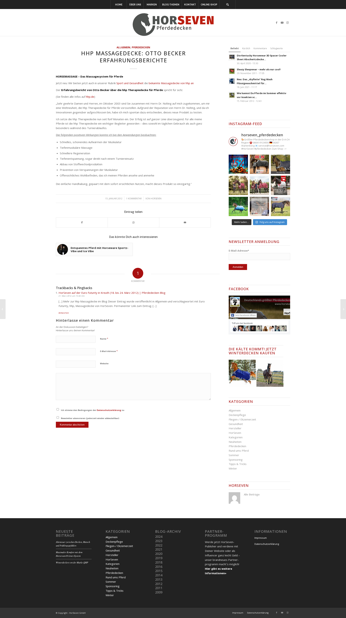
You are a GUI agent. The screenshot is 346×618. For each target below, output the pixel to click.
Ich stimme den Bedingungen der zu (92, 410)
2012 (158, 584)
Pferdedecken (141, 47)
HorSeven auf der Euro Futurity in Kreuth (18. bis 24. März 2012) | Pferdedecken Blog (112, 292)
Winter (233, 468)
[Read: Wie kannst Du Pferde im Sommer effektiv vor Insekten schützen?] (232, 95)
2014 (158, 575)
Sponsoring (236, 459)
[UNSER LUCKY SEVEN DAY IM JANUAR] (3, 309)
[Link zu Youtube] (282, 22)
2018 (158, 562)
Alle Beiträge (252, 494)
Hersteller (235, 428)
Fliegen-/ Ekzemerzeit (242, 419)
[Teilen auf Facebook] (82, 222)
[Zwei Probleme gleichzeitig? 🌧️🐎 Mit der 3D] (238, 206)
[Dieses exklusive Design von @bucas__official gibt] (238, 185)
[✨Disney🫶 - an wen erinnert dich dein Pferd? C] (259, 206)
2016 (158, 566)
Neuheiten (235, 442)
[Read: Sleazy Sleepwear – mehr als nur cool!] (232, 71)
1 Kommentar (134, 198)
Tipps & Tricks (238, 464)
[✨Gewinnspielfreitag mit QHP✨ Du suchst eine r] (280, 164)
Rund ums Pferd (239, 450)
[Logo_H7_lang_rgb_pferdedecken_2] (173, 22)
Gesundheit (236, 424)
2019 (158, 558)
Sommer (234, 455)
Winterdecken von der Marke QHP (72, 562)
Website (104, 363)
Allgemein (123, 47)
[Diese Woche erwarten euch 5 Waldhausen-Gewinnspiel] (259, 164)
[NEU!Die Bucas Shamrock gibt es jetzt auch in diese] (259, 185)
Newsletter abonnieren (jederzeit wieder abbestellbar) (90, 418)
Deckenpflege (237, 415)
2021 (158, 549)
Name (104, 338)
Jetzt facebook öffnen (245, 315)
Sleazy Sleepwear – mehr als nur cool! (259, 69)
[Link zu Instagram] (287, 22)
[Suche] (227, 4)
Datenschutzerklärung (109, 410)
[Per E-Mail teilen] (185, 222)
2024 (158, 536)
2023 (158, 541)
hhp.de (90, 96)
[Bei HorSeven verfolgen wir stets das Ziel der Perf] (280, 185)
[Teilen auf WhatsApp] (133, 222)
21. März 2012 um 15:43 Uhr (72, 295)
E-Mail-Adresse (109, 351)
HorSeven (156, 198)
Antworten (64, 312)
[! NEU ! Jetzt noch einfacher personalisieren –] (280, 206)
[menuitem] (118, 4)
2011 (158, 588)
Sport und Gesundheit (129, 83)
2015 (158, 571)
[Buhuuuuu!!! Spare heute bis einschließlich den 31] (238, 164)
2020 (158, 553)
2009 (158, 592)
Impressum (260, 537)
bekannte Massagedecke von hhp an (171, 83)
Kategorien (236, 437)
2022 (158, 545)
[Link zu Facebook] (276, 22)
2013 (158, 579)
